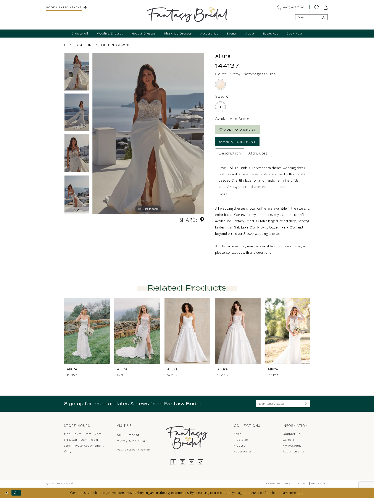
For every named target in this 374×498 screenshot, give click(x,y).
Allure (87, 45)
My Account (292, 445)
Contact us (291, 434)
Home (69, 45)
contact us (234, 252)
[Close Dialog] (7, 492)
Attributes (258, 153)
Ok (16, 493)
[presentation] (87, 331)
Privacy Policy (319, 483)
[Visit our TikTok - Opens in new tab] (201, 462)
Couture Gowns (114, 45)
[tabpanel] (76, 73)
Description (230, 153)
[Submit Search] (323, 17)
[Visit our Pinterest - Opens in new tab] (192, 462)
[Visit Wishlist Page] (316, 7)
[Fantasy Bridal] (187, 14)
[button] (325, 7)
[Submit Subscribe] (305, 403)
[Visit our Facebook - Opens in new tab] (173, 462)
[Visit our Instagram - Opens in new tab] (182, 462)
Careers (289, 440)
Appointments (293, 451)
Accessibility (272, 483)
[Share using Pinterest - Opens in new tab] (202, 220)
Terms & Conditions (295, 483)
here (300, 493)
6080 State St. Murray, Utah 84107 (132, 438)
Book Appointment (237, 142)
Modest (239, 445)
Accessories (243, 451)
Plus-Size (241, 440)
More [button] (223, 194)
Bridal (238, 434)
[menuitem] (66, 7)
